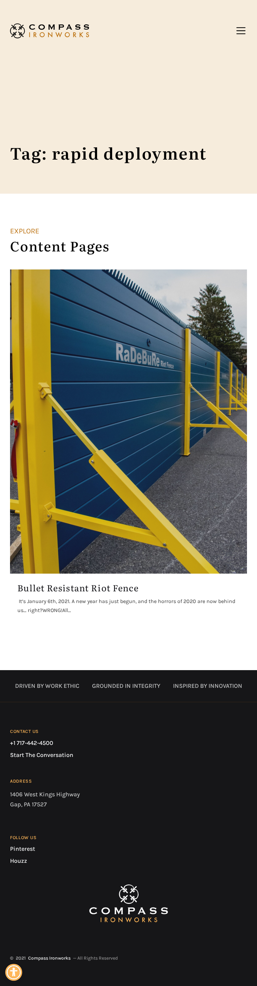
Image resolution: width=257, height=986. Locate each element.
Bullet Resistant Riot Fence (78, 587)
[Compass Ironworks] (49, 30)
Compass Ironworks (49, 958)
